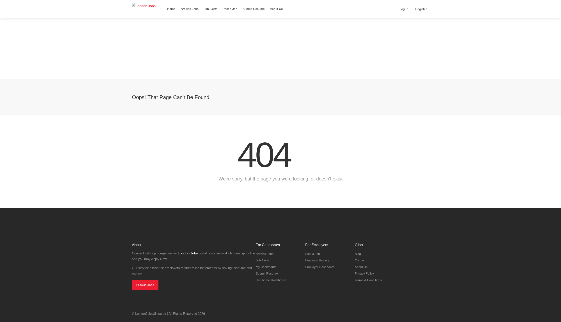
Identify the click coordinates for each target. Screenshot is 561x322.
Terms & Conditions (368, 280)
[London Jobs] (144, 3)
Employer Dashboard (320, 267)
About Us (276, 8)
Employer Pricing (317, 260)
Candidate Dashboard (271, 280)
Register (420, 9)
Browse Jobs (190, 8)
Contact (360, 260)
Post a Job (230, 8)
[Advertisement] (131, 48)
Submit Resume (254, 8)
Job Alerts (210, 8)
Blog (358, 254)
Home (171, 8)
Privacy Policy (364, 273)
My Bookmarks (266, 267)
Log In (403, 9)
